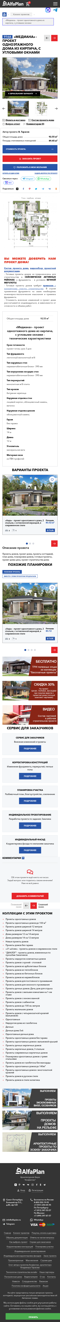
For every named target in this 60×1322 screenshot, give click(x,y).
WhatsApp (44, 179)
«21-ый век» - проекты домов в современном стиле (31, 949)
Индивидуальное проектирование (30, 1251)
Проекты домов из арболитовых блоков (26, 966)
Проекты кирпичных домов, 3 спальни (25, 1049)
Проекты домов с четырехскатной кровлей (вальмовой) (27, 1014)
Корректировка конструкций (20, 1246)
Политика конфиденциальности (26, 1286)
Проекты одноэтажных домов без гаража (26, 1038)
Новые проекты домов (17, 941)
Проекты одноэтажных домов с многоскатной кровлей (29, 1071)
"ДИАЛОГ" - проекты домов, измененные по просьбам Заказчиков (28, 953)
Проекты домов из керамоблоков (23, 977)
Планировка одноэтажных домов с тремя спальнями (26, 1057)
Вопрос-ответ (13, 124)
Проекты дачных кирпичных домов (23, 1045)
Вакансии (43, 1281)
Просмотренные (15, 1260)
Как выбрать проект (18, 1242)
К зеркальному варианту (20, 94)
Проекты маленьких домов (19, 1009)
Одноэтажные (13, 1019)
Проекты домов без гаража (19, 945)
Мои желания (32, 1260)
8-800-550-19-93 (41, 1202)
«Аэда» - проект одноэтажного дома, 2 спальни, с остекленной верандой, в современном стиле (24, 523)
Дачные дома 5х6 (14, 1030)
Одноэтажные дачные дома (20, 1034)
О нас (42, 1277)
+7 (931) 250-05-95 (42, 1205)
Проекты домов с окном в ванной (22, 998)
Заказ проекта (50, 1256)
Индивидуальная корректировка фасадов (22, 1256)
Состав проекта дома (43, 120)
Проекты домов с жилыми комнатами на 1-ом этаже (29, 993)
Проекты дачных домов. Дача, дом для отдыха (29, 988)
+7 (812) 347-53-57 (42, 1210)
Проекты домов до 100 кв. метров (23, 1006)
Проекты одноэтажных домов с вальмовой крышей (32, 1041)
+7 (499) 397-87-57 (42, 1215)
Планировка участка (44, 1246)
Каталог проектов (21, 1233)
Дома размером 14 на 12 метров (22, 938)
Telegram (29, 179)
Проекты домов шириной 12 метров (24, 926)
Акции (45, 1286)
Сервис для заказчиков (30, 728)
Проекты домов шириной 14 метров (24, 930)
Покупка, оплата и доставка (44, 1233)
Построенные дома (13, 1277)
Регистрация (37, 1190)
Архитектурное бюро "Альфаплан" (30, 1178)
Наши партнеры (47, 1272)
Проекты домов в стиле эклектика (23, 1080)
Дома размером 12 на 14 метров (22, 934)
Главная (7, 1233)
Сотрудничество (29, 1281)
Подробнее (16, 508)
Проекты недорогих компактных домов (26, 959)
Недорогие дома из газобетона (21, 1023)
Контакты (51, 1277)
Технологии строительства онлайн (21, 1272)
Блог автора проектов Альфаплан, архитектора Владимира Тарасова (30, 1266)
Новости (16, 1281)
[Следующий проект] (33, 905)
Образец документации (17, 1237)
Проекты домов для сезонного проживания (28, 985)
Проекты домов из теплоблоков (22, 970)
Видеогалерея (30, 1277)
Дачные (9, 1027)
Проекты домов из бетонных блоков (24, 973)
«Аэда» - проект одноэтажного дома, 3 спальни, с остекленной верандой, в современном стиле (24, 631)
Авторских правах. (30, 1298)
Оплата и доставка (15, 120)
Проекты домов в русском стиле (22, 1076)
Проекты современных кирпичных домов (27, 1053)
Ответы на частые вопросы (42, 1237)
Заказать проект (31, 158)
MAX (10, 183)
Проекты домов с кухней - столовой (23, 962)
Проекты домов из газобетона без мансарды (28, 1063)
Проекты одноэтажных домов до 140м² (26, 1066)
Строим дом (46, 1260)
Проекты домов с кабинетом (20, 1002)
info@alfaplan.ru (13, 1220)
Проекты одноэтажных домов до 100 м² (26, 923)
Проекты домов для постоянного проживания (29, 981)
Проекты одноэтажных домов (21, 919)
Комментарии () (35, 124)
